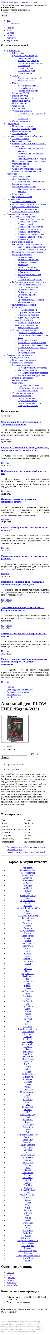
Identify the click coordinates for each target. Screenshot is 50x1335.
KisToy (28, 1014)
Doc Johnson (12, 697)
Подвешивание (25, 73)
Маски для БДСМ (20, 93)
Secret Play (28, 1140)
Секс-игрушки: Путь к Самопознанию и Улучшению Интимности (21, 423)
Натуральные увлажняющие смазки (29, 161)
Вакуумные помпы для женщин (27, 244)
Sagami (28, 1129)
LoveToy (28, 1036)
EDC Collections (27, 931)
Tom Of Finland (28, 1190)
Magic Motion (28, 1044)
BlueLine (28, 903)
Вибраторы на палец (27, 292)
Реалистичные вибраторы (30, 279)
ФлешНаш (28, 1258)
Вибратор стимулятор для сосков (27, 252)
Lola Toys (27, 1026)
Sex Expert (28, 1147)
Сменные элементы (21, 131)
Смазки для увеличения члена (26, 171)
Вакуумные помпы (21, 357)
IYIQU (28, 999)
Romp (28, 1122)
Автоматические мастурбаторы (33, 368)
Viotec (28, 1205)
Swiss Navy (27, 1177)
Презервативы (13, 199)
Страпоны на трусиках (28, 315)
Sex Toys (28, 1150)
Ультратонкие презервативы (25, 211)
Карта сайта (12, 40)
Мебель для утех (20, 96)
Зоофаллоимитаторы (27, 340)
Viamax (27, 1203)
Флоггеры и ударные (22, 111)
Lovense (28, 1034)
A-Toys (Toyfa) (28, 873)
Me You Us (28, 1051)
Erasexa (27, 933)
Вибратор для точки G (28, 259)
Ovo (28, 1094)
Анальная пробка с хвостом (31, 219)
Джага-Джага (28, 1243)
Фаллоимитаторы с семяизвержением (27, 351)
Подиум (28, 1253)
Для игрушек (13, 123)
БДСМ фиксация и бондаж (25, 55)
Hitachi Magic (28, 976)
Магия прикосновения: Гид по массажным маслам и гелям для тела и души (22, 583)
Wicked (27, 1218)
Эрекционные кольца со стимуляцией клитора (29, 404)
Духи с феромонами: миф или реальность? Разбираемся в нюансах (22, 608)
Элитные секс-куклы (28, 390)
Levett (28, 1024)
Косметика (12, 174)
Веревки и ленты (26, 58)
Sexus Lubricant (28, 1155)
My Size (28, 1064)
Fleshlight (27, 958)
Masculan (28, 1046)
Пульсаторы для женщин (24, 305)
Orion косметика (28, 1092)
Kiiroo (28, 1011)
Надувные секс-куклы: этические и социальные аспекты (19, 500)
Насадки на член (20, 380)
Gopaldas (28, 968)
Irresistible (27, 996)
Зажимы (16, 75)
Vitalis (28, 1208)
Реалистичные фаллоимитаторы (33, 345)
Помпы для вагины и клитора (32, 249)
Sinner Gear (27, 1162)
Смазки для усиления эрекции (32, 159)
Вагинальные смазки (22, 141)
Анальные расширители (29, 229)
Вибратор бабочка (26, 289)
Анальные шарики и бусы (30, 237)
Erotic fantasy (28, 936)
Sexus (27, 1152)
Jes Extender (27, 1001)
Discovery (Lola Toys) (28, 915)
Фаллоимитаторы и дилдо (24, 330)
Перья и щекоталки (21, 101)
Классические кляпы (28, 86)
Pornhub (28, 1109)
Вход (9, 20)
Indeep (28, 988)
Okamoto (28, 1082)
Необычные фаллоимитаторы (32, 342)
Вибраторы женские (22, 254)
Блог (9, 30)
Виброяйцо (23, 264)
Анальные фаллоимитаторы (31, 234)
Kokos (28, 1016)
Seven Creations (28, 1145)
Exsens (28, 956)
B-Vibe (28, 890)
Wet (28, 1215)
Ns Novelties (27, 1074)
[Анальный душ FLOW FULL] (15, 742)
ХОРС (28, 1260)
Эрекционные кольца (22, 395)
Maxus (28, 1049)
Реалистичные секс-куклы (30, 388)
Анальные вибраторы (28, 221)
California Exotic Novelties (28, 908)
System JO (27, 1180)
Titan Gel (28, 1187)
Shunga (27, 1160)
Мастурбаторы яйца (27, 370)
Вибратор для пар (26, 257)
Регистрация (13, 23)
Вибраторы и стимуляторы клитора (29, 282)
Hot (27, 978)
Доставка (11, 33)
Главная (10, 28)
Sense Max (28, 1142)
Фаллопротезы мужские (23, 393)
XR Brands (28, 1230)
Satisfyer (28, 1137)
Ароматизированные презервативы (29, 204)
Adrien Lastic (28, 875)
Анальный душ (25, 239)
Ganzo (28, 963)
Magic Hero (27, 1041)
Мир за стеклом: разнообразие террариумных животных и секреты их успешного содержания (24, 661)
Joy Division (27, 1006)
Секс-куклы (17, 383)
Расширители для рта (28, 91)
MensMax (27, 1054)
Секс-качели (18, 106)
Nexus (28, 1072)
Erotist (28, 941)
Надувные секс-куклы (28, 385)
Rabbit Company (27, 1114)
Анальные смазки (20, 138)
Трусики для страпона (28, 317)
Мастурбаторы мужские (23, 365)
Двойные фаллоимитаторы (30, 332)
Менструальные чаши (28, 327)
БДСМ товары (13, 50)
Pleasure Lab (27, 1107)
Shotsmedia (28, 1157)
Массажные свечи (20, 194)
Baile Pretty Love (28, 895)
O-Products (28, 1077)
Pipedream (27, 1099)
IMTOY (28, 986)
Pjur (28, 1104)
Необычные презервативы (24, 209)
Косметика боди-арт (21, 184)
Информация (13, 769)
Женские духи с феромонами (31, 181)
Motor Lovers (28, 1059)
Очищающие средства (22, 126)
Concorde (27, 913)
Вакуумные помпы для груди (32, 247)
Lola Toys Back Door (27, 1029)
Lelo (28, 1021)
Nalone (28, 1069)
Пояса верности (19, 103)
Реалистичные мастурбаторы (31, 375)
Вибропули (23, 297)
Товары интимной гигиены (25, 325)
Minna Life (28, 1056)
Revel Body (27, 1119)
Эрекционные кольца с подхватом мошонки (29, 399)
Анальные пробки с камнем (31, 227)
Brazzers (28, 905)
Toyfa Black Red (27, 1195)
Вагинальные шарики (22, 242)
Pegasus (27, 1097)
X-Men (28, 1225)
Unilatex (28, 1197)
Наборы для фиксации (28, 60)
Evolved (28, 953)
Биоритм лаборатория (28, 1240)
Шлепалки (23, 118)
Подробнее (6, 439)
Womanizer (28, 1223)
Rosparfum (28, 1127)
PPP (28, 1112)
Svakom (27, 1175)
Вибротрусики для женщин (31, 300)
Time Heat (27, 1185)
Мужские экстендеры (22, 378)
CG (27, 910)
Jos (27, 1004)
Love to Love (28, 1031)
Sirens (28, 1165)
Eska (28, 951)
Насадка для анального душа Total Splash (26, 852)
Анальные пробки (26, 224)
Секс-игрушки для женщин (20, 214)
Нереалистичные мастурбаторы (33, 373)
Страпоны (17, 307)
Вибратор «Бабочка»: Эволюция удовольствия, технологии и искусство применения (25, 448)
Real (28, 1117)
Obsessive (27, 1079)
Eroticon (28, 938)
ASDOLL (27, 888)
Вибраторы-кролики (27, 295)
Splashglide (28, 1170)
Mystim (27, 1067)
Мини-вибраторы (26, 302)
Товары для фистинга (22, 320)
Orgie (27, 1087)
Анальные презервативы (24, 201)
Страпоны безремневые (29, 312)
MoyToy (28, 1062)
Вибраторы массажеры (28, 262)
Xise (28, 1228)
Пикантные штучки (27, 1250)
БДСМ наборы (19, 53)
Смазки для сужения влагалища (27, 169)
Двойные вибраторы (27, 267)
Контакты (11, 38)
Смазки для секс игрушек (24, 128)
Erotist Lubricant (27, 943)
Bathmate (28, 898)
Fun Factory (27, 961)
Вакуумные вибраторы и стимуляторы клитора (29, 285)
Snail (28, 1167)
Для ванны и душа (21, 176)
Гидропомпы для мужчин (24, 360)
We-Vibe (28, 1213)
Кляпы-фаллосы (25, 88)
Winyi (27, 1220)
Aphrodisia (28, 880)
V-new (28, 1200)
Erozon (28, 948)
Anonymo (27, 878)
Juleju (27, 1009)
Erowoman (28, 946)
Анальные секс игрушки (24, 216)
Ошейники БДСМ (26, 70)
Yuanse (28, 1235)
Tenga (28, 1182)
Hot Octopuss (28, 981)
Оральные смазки (20, 164)
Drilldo (28, 926)
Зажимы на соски (26, 80)
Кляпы (15, 83)
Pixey (27, 1102)
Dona (27, 920)
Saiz (28, 1132)
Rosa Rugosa (28, 1124)
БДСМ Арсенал (27, 1238)
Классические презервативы (25, 206)
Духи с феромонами (21, 179)
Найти (4, 16)
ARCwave (27, 883)
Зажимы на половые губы (30, 78)
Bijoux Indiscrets (27, 900)
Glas (28, 966)
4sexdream (27, 868)
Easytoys (28, 928)
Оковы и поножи (26, 68)
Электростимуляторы (22, 121)
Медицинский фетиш (22, 98)
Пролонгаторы (19, 166)
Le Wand (28, 1019)
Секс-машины (19, 108)
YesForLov (28, 1233)
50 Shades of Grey (28, 870)
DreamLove (27, 923)
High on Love (28, 973)
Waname (28, 1210)
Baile (28, 893)
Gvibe (28, 971)
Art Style (28, 885)
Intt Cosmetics (28, 991)
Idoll (28, 983)
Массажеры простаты (22, 363)
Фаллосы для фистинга (29, 322)
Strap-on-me (27, 1172)
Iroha (28, 994)
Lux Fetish (27, 1039)
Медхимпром (28, 1245)
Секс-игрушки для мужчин (19, 355)
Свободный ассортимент (28, 1255)
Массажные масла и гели (24, 186)
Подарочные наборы (22, 196)
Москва (27, 1248)
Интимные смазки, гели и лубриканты (25, 136)
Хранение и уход (20, 133)
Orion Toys (28, 1089)
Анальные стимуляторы (29, 232)
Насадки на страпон (27, 310)
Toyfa (27, 1192)
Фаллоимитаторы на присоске (32, 347)
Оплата (10, 35)
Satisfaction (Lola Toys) (27, 1135)
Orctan (28, 1084)
